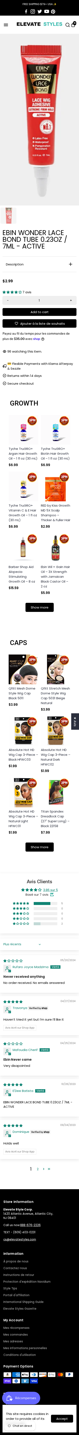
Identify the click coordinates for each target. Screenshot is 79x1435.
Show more (39, 607)
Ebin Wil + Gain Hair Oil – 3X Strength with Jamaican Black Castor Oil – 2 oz (55, 576)
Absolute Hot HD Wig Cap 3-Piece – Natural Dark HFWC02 (55, 757)
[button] (13, 292)
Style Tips (10, 1288)
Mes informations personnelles (25, 1348)
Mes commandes (15, 1335)
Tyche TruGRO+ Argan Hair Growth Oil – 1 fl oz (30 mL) (23, 453)
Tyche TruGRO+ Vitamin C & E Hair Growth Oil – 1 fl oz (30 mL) (23, 512)
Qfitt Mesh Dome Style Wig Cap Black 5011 (22, 693)
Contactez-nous (15, 1268)
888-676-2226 (30, 1225)
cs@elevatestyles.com (19, 1240)
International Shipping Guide (23, 1302)
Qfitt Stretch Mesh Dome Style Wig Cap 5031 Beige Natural (55, 695)
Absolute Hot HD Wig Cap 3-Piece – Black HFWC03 (23, 755)
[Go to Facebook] (26, 11)
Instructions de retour (18, 1275)
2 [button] (38, 1169)
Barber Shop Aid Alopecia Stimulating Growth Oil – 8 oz (22, 574)
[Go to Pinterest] (53, 11)
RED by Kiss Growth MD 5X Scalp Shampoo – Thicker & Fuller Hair (55, 512)
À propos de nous (15, 1261)
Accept (62, 1418)
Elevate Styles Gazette (19, 1309)
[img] (13, 961)
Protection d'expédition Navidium (27, 1282)
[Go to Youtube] (46, 11)
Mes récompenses (16, 1328)
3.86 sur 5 (50, 890)
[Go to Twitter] (39, 11)
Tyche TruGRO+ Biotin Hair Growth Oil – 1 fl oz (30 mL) (55, 453)
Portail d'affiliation (16, 1295)
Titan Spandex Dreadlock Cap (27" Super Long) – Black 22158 (55, 818)
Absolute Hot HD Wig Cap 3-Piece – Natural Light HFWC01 (23, 818)
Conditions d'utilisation (19, 1355)
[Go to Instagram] (32, 11)
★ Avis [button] (75, 721)
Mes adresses (13, 1341)
